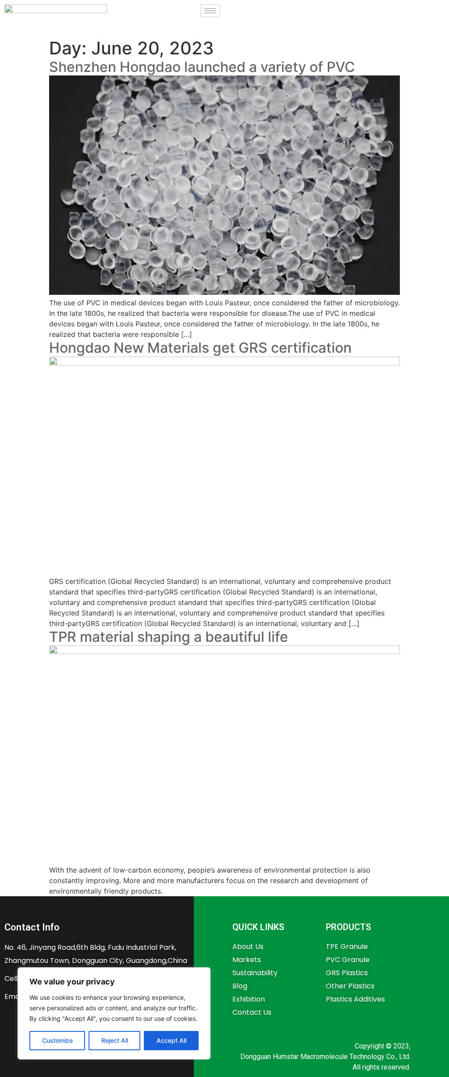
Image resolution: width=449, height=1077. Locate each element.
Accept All (171, 1040)
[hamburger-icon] (210, 10)
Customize (57, 1040)
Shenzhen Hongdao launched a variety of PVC (202, 66)
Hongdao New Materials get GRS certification (200, 347)
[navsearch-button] (231, 9)
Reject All (114, 1040)
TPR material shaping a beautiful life (168, 636)
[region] (114, 1013)
